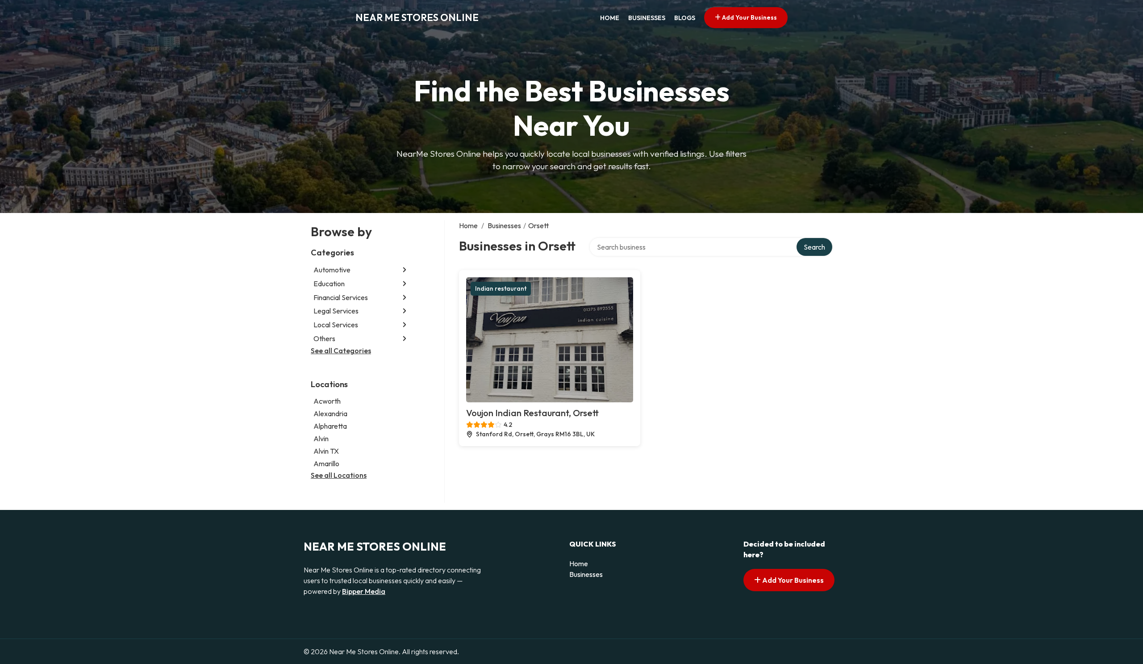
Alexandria (330, 413)
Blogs (684, 18)
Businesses (646, 18)
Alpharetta (330, 426)
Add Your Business (749, 17)
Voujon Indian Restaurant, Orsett (532, 412)
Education (329, 283)
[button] (404, 270)
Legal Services (336, 310)
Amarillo (326, 463)
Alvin (321, 438)
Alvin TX (326, 451)
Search (814, 246)
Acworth (327, 401)
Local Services (335, 324)
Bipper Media (363, 591)
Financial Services (340, 297)
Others (324, 338)
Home (609, 18)
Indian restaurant (500, 288)
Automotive (331, 269)
